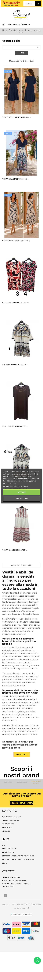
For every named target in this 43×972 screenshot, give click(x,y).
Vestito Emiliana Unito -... (14, 426)
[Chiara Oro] (35, 782)
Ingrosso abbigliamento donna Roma (18, 859)
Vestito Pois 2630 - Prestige (16, 241)
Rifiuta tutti (21, 498)
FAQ (4, 845)
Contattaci (7, 827)
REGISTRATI (21, 754)
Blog (4, 863)
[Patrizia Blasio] (21, 782)
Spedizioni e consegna (11, 817)
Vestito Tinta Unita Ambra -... (16, 117)
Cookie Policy (27, 914)
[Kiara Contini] (7, 782)
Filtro (21, 53)
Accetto (22, 492)
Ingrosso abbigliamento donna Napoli (18, 856)
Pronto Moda (8, 852)
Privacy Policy (17, 914)
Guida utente (8, 824)
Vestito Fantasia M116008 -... (15, 179)
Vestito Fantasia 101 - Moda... (16, 303)
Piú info (6, 486)
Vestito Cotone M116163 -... (14, 550)
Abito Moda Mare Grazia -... (15, 364)
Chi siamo (6, 831)
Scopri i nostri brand (21, 772)
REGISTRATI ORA (21, 802)
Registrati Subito (9, 849)
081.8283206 (15, 877)
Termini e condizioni (10, 820)
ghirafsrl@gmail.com (17, 880)
